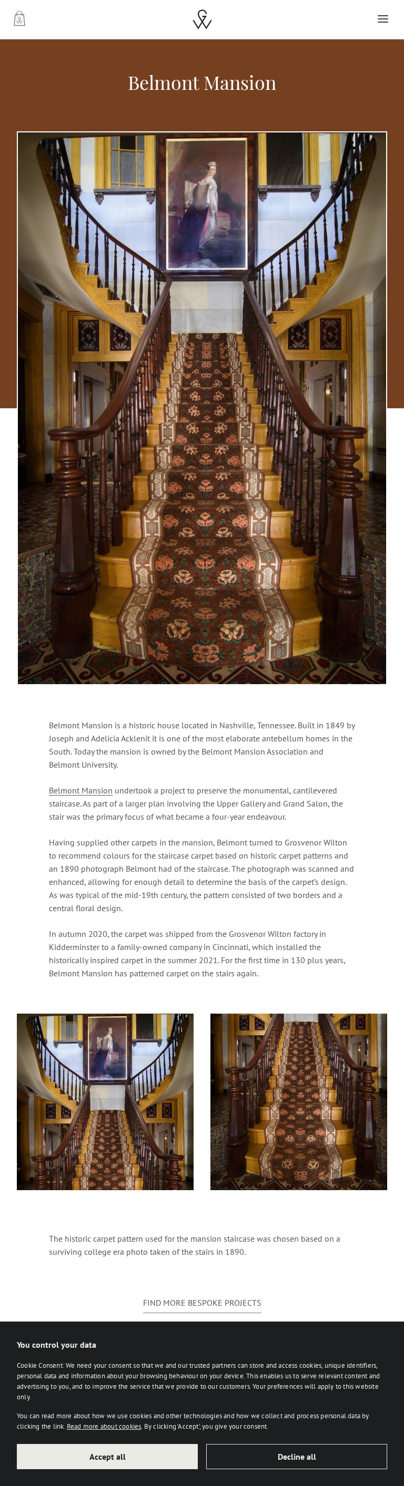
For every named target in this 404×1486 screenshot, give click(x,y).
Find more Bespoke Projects (202, 1302)
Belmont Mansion (81, 790)
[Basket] (21, 19)
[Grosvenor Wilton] (202, 19)
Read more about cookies (104, 1426)
